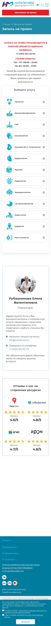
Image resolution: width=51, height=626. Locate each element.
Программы (9, 547)
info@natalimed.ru (19, 340)
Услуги (6, 540)
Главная (6, 24)
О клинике (8, 559)
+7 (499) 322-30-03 (19, 349)
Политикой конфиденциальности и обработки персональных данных (25, 611)
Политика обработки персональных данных (21, 565)
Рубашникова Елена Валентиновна (25, 300)
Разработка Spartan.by (11, 592)
